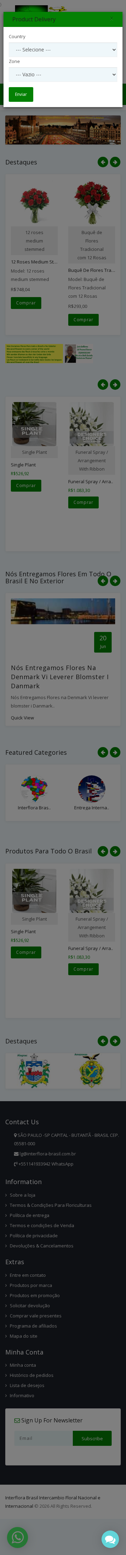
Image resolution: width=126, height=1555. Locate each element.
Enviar (21, 94)
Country (17, 36)
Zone (14, 61)
